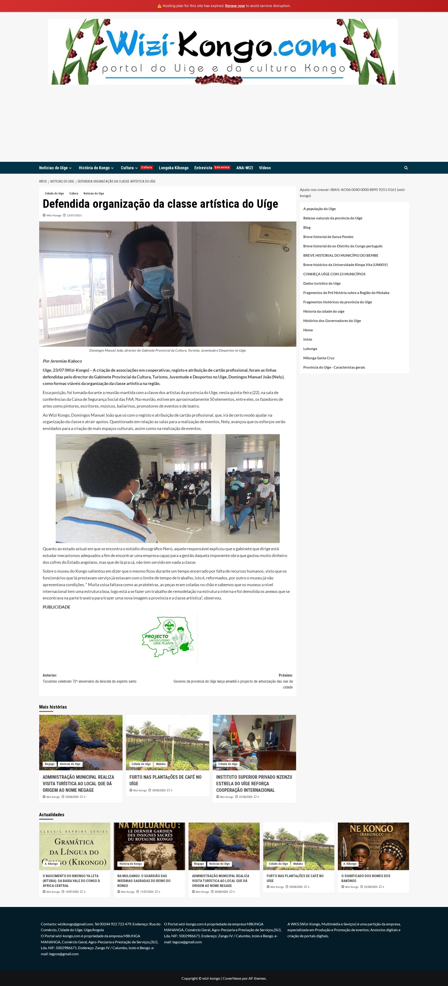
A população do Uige (319, 208)
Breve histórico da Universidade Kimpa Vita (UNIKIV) (345, 264)
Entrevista (211, 167)
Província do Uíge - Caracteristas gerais (334, 367)
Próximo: (233, 681)
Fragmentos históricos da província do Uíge (337, 302)
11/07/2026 (146, 891)
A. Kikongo (51, 863)
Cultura (136, 167)
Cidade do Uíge (54, 193)
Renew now (235, 5)
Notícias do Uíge (53, 167)
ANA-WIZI (244, 167)
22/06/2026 (245, 797)
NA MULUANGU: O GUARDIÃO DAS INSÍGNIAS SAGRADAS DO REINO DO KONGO (144, 881)
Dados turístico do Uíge (322, 283)
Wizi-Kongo (54, 215)
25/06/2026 (370, 887)
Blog (307, 227)
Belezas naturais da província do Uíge (332, 218)
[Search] (406, 168)
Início (307, 339)
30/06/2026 (72, 797)
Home (308, 330)
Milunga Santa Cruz (318, 358)
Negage (50, 764)
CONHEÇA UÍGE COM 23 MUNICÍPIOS (334, 274)
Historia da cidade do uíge (323, 311)
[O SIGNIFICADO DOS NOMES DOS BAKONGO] (373, 846)
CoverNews (232, 978)
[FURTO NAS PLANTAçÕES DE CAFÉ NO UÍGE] (167, 742)
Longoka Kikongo (174, 167)
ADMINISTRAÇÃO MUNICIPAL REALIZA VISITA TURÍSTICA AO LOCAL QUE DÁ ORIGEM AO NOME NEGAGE (78, 783)
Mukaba (160, 764)
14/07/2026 (72, 891)
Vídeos (265, 167)
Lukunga (310, 348)
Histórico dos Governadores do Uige (332, 320)
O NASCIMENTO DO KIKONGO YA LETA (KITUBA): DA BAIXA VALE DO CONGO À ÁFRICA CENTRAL (71, 881)
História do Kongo (94, 167)
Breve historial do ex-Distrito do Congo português (343, 246)
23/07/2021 (74, 215)
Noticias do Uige (94, 193)
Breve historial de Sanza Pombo (328, 236)
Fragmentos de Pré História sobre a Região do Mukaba (346, 292)
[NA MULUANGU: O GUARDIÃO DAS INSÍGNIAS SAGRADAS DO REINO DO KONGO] (149, 846)
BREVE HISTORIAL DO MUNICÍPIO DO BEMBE (340, 255)
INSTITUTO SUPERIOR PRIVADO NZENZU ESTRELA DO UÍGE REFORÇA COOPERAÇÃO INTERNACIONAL (254, 783)
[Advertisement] (224, 126)
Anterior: (89, 678)
